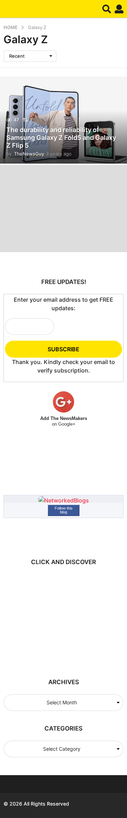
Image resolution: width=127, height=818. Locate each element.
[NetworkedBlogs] (63, 500)
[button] (106, 9)
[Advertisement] (65, 618)
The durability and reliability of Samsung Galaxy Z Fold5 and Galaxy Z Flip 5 (61, 137)
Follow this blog (64, 510)
